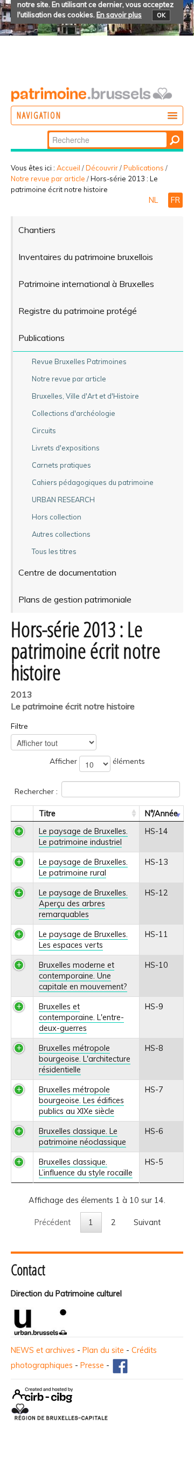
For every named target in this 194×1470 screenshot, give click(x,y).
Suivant (147, 1222)
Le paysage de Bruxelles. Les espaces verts (83, 939)
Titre (47, 813)
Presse (92, 1365)
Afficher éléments (97, 761)
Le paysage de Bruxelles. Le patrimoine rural (83, 867)
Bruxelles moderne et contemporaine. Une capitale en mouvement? (83, 976)
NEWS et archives (43, 1350)
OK (161, 15)
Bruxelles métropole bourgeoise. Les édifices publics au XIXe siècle (81, 1100)
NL (154, 200)
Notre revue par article (48, 178)
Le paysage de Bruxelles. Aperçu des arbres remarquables (83, 903)
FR (175, 200)
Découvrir (102, 167)
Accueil (68, 167)
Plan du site (103, 1350)
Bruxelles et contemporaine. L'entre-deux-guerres (81, 1017)
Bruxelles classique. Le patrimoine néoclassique (82, 1136)
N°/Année (161, 813)
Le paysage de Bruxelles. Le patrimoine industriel (83, 836)
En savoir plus (119, 14)
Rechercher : (36, 791)
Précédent (52, 1222)
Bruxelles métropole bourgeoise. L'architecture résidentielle (84, 1059)
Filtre (19, 726)
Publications (143, 167)
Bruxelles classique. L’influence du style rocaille (86, 1167)
